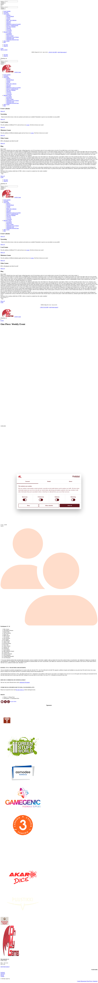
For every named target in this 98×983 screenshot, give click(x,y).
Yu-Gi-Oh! (8, 29)
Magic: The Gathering (11, 20)
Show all (3, 111)
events (27, 125)
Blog (4, 42)
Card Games (6, 13)
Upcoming (5, 12)
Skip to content (4, 49)
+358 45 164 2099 (52, 52)
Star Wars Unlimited (10, 26)
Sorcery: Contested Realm (12, 25)
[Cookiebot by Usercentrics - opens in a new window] (73, 477)
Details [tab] (49, 481)
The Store (5, 44)
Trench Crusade (9, 35)
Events (2, 320)
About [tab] (70, 481)
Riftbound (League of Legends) (13, 24)
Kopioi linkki (13, 701)
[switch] (41, 500)
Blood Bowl (9, 34)
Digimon (8, 15)
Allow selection (49, 505)
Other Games (6, 41)
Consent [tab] (27, 481)
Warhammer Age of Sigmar (12, 37)
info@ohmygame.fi (62, 52)
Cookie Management (82, 981)
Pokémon (8, 22)
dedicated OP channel (25, 682)
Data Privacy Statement (92, 981)
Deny (28, 505)
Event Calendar (6, 11)
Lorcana (8, 19)
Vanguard (8, 28)
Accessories (9, 30)
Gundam (8, 17)
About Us (5, 46)
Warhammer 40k (10, 38)
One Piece (8, 21)
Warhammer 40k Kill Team (12, 39)
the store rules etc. (20, 689)
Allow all (70, 505)
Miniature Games (7, 32)
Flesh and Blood (10, 16)
